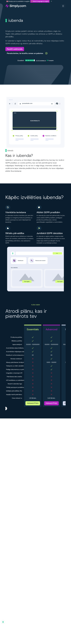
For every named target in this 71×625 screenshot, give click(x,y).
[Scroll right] (5, 408)
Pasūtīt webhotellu (15, 49)
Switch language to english (41, 1)
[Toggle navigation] (63, 5)
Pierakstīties (33, 403)
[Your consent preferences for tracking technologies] (3, 622)
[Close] (51, 1)
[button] (27, 53)
